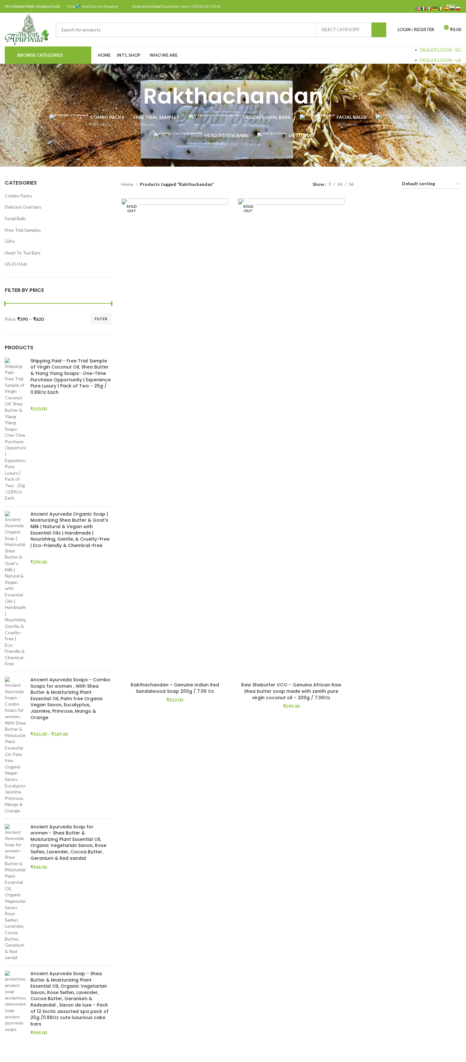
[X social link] (405, 6)
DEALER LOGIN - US (440, 60)
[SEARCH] (379, 29)
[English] (418, 8)
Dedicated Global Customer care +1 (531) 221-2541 (176, 6)
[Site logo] (27, 29)
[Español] (447, 8)
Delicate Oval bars (23, 207)
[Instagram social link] (413, 6)
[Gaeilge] (441, 8)
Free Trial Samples (23, 230)
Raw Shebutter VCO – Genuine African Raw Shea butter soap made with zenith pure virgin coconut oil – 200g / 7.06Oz (291, 691)
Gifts (10, 241)
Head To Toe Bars (23, 252)
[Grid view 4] (389, 184)
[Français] (424, 8)
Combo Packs (18, 195)
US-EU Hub (16, 264)
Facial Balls (15, 218)
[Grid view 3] (378, 184)
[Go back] (135, 96)
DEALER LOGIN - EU (440, 50)
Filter (100, 318)
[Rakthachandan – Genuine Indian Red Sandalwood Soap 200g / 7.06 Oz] (174, 438)
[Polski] (458, 8)
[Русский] (452, 8)
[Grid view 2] (368, 184)
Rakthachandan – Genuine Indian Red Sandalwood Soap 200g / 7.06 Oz (175, 688)
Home (127, 184)
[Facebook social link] (397, 6)
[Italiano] (429, 8)
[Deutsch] (435, 8)
